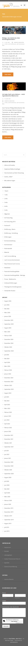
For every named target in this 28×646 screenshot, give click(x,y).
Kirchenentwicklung (9, 241)
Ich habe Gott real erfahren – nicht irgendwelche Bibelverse (13, 95)
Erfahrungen (7, 237)
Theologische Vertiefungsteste (12, 287)
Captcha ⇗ (19, 622)
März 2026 (7, 312)
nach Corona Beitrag (10, 256)
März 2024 (7, 366)
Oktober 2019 (8, 516)
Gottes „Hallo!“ (10, 177)
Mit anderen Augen (11, 180)
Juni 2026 (6, 305)
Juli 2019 (6, 527)
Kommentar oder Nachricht (11, 607)
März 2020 (7, 496)
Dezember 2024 (8, 339)
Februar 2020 (8, 500)
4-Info (6, 206)
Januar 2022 (7, 431)
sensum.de (18, 640)
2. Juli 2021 (7, 42)
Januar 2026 (7, 316)
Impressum (7, 547)
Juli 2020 (6, 481)
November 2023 (8, 381)
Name (4, 593)
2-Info (6, 198)
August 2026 (7, 301)
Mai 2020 (6, 489)
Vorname (4, 597)
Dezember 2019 (8, 508)
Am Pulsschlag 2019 (9, 221)
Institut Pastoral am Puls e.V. (12, 559)
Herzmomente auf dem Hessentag (14, 173)
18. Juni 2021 (7, 98)
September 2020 (9, 473)
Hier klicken (14, 621)
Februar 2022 (8, 427)
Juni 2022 (6, 420)
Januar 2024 (7, 374)
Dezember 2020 (8, 462)
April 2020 (7, 493)
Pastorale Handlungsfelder (11, 271)
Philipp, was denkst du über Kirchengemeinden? (11, 38)
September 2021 (9, 447)
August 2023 (7, 393)
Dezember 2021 (8, 435)
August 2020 (7, 477)
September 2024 (9, 351)
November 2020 (8, 466)
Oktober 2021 (8, 443)
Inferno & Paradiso (11, 165)
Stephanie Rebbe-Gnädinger (12, 169)
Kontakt (6, 551)
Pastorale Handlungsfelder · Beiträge (14, 275)
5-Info (6, 210)
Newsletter (7, 267)
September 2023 (9, 389)
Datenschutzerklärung (10, 566)
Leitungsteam (8, 555)
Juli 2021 (6, 450)
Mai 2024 (6, 358)
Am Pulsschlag (12, 44)
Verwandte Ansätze (9, 290)
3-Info (6, 44)
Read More (8, 74)
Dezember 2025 (8, 320)
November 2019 (8, 512)
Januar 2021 (7, 458)
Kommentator (8, 244)
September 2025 (9, 324)
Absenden (6, 626)
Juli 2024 (6, 355)
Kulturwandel (8, 248)
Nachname (17, 597)
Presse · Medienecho (10, 279)
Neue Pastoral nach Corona (12, 264)
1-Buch (6, 191)
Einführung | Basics (9, 229)
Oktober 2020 (8, 470)
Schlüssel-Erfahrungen (10, 283)
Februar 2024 (8, 370)
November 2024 (8, 343)
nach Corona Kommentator (12, 260)
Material (6, 252)
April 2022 (7, 424)
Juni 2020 (6, 485)
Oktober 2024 (8, 347)
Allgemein (7, 214)
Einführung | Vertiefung (11, 233)
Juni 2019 (6, 531)
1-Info (6, 195)
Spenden (6, 563)
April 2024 (7, 362)
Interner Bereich (9, 579)
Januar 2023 (7, 416)
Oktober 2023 (8, 385)
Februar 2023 (8, 412)
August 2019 (7, 523)
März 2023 (7, 408)
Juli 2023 (6, 397)
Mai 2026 (6, 309)
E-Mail (4, 601)
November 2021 (8, 439)
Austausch (7, 225)
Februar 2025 (8, 335)
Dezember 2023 (8, 378)
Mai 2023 (6, 401)
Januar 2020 (7, 504)
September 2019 (9, 519)
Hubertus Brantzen (19, 42)
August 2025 (7, 328)
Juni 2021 (6, 454)
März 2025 (7, 332)
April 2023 (7, 404)
